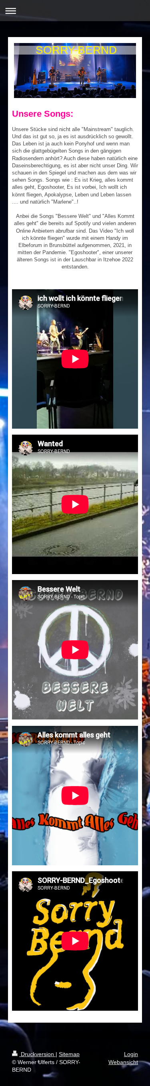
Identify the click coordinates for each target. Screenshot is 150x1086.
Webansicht (123, 1062)
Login (131, 1054)
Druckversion (37, 1054)
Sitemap (69, 1054)
